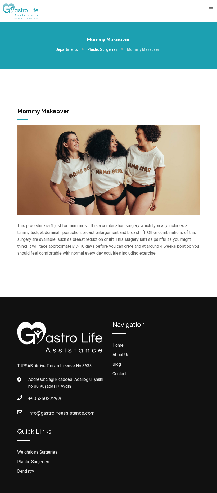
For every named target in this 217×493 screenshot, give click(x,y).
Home (118, 345)
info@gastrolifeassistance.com (33, 413)
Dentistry (25, 471)
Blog (116, 364)
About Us (120, 354)
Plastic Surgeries (33, 461)
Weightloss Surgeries (37, 452)
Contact (119, 373)
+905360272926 (33, 398)
